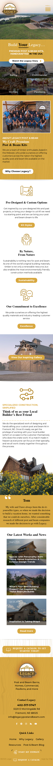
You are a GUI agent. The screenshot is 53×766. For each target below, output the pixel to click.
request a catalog (29, 760)
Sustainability (26, 280)
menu (47, 6)
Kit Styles (26, 225)
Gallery (40, 739)
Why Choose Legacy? (18, 171)
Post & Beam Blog (33, 745)
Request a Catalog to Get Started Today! (29, 649)
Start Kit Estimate (28, 752)
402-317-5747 (26, 705)
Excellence (26, 326)
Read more (26, 631)
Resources (15, 745)
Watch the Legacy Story (25, 61)
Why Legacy (26, 739)
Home (13, 739)
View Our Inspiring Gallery (26, 357)
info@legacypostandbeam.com (26, 717)
